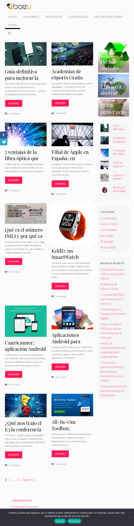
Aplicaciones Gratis (109, 16)
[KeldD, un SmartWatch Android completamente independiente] (104, 191)
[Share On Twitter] (3, 141)
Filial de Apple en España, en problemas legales (70, 158)
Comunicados (108, 218)
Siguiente (29, 479)
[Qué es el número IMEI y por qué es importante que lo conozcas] (104, 179)
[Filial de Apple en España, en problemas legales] (104, 167)
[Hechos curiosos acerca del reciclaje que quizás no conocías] (113, 70)
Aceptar (60, 521)
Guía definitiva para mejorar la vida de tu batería (24, 77)
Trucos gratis (108, 247)
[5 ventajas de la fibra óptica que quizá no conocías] (104, 154)
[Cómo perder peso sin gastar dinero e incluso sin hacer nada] (113, 114)
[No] (130, 517)
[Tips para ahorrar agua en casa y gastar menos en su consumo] (113, 95)
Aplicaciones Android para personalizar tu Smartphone (68, 344)
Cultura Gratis (109, 224)
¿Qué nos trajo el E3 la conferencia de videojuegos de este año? (24, 432)
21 (18, 479)
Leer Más (13, 103)
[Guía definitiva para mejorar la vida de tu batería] (104, 130)
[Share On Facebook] (3, 135)
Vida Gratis (31, 16)
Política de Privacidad (24, 506)
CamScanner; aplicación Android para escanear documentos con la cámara (111, 371)
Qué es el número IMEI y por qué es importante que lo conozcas (24, 239)
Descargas (14, 384)
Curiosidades (78, 16)
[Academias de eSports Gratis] (104, 142)
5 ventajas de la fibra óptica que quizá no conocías (24, 158)
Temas (12, 24)
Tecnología (53, 16)
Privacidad (74, 521)
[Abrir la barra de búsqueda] (9, 33)
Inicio (12, 16)
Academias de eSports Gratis (67, 74)
